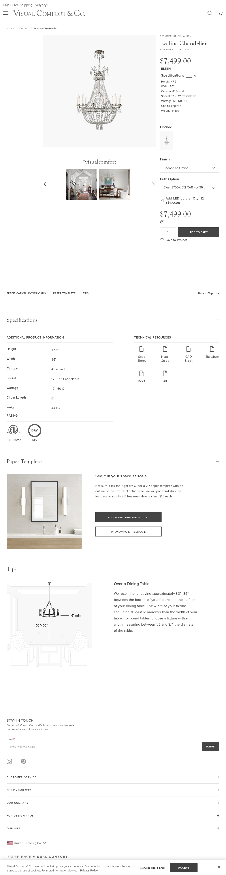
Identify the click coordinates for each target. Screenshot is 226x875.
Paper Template (64, 293)
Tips (86, 293)
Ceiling (24, 28)
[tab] (113, 320)
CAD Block (188, 358)
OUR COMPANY (18, 803)
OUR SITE (14, 828)
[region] (113, 867)
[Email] (113, 746)
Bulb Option (169, 179)
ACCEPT (184, 868)
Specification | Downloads (26, 293)
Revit (141, 381)
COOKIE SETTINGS (152, 868)
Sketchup (212, 356)
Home (11, 28)
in (189, 75)
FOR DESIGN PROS (20, 815)
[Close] (219, 867)
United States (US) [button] (27, 843)
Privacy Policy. (89, 870)
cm (196, 75)
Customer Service (21, 777)
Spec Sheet (141, 358)
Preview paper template (128, 532)
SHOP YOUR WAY (19, 790)
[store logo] (49, 13)
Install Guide (165, 358)
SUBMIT (210, 746)
